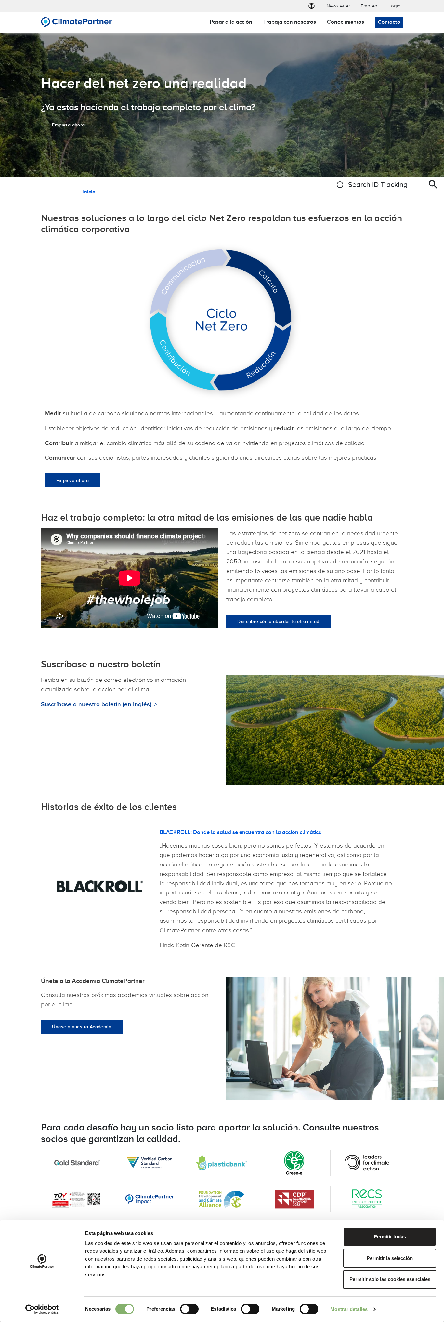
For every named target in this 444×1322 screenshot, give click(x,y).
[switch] (189, 1309)
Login (394, 5)
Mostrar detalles (349, 1309)
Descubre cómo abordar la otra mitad (278, 621)
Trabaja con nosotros (289, 22)
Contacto (389, 22)
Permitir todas (390, 1236)
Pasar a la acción (231, 22)
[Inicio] (76, 22)
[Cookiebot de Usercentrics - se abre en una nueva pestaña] (42, 1309)
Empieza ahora (68, 125)
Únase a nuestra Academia (81, 1027)
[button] (311, 6)
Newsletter (338, 5)
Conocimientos (345, 22)
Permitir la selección (390, 1258)
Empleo (369, 5)
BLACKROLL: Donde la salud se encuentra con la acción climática (241, 832)
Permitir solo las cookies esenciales (389, 1279)
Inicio (89, 192)
